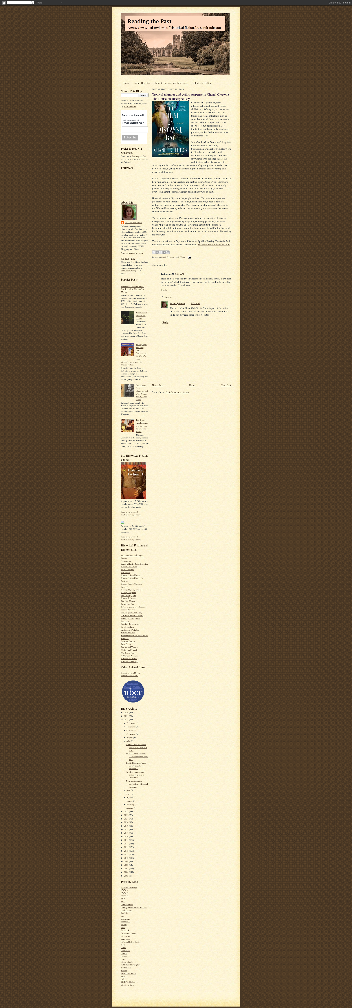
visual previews (127, 984)
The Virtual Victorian (130, 647)
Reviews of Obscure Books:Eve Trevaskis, (132, 289)
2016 (126, 836)
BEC (123, 901)
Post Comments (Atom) (177, 392)
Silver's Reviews (128, 632)
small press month (128, 973)
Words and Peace (128, 652)
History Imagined (128, 592)
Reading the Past (139, 156)
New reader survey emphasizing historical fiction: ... (137, 784)
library (124, 953)
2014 (126, 843)
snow (123, 976)
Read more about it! (129, 511)
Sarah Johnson (133, 222)
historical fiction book (130, 941)
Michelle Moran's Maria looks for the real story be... (137, 756)
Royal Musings (127, 626)
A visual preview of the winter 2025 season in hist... (136, 747)
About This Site (142, 83)
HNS (123, 944)
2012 (126, 850)
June (128, 790)
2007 (126, 868)
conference (125, 921)
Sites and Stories (128, 641)
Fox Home (125, 572)
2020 (126, 822)
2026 (126, 712)
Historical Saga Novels (130, 575)
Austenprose (126, 560)
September (131, 733)
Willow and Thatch (129, 649)
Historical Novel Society (131, 672)
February (130, 804)
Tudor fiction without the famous (141, 315)
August (129, 737)
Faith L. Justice (127, 569)
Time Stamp (126, 644)
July (128, 741)
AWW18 (125, 895)
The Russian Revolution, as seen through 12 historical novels (142, 426)
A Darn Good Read (129, 566)
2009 (126, 861)
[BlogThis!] (157, 252)
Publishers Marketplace (131, 964)
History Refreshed (128, 598)
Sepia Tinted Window (130, 629)
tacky (123, 979)
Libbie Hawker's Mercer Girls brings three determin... (136, 765)
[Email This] (154, 252)
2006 (126, 872)
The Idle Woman (128, 601)
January (130, 807)
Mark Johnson (130, 106)
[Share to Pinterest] (168, 252)
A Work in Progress (129, 655)
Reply (164, 290)
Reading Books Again (130, 624)
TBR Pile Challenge (129, 981)
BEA (123, 898)
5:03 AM (179, 273)
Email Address (133, 123)
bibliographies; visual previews (134, 907)
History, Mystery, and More (132, 589)
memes (124, 956)
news (123, 959)
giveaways (125, 936)
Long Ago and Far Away (131, 612)
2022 (126, 815)
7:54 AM (195, 303)
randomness (126, 967)
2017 (126, 832)
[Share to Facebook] (164, 252)
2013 (126, 847)
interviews (125, 950)
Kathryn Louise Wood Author (133, 606)
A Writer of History (129, 661)
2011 (126, 854)
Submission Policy (202, 83)
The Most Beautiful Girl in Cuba (214, 244)
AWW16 (125, 890)
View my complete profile (132, 252)
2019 (126, 825)
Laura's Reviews (128, 609)
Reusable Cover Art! (129, 675)
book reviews (126, 910)
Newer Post (157, 385)
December (131, 723)
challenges (125, 918)
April (128, 797)
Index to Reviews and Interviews (171, 83)
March (129, 801)
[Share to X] (161, 252)
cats (122, 915)
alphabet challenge (129, 887)
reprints (124, 970)
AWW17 (125, 893)
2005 (126, 875)
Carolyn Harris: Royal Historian (134, 563)
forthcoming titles (128, 933)
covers (123, 924)
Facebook (125, 930)
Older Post (226, 385)
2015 (126, 840)
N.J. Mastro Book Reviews (132, 615)
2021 (126, 818)
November (131, 726)
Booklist (124, 913)
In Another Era (127, 604)
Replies (168, 297)
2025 (126, 716)
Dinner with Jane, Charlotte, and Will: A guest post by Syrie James (142, 392)
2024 (126, 719)
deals (123, 927)
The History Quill (128, 595)
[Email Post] (189, 257)
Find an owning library (131, 514)
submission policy (128, 270)
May (128, 793)
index (123, 947)
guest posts (125, 938)
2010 (126, 858)
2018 (126, 829)
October (130, 730)
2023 (126, 811)
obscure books (127, 962)
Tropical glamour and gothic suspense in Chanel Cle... (135, 775)
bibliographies (127, 904)
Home (126, 83)
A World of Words (129, 658)
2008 (126, 865)
